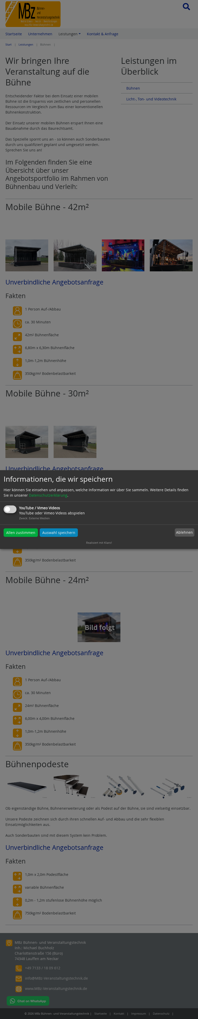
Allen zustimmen (20, 532)
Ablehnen (184, 532)
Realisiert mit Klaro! (99, 543)
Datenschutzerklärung (48, 495)
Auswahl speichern (58, 532)
